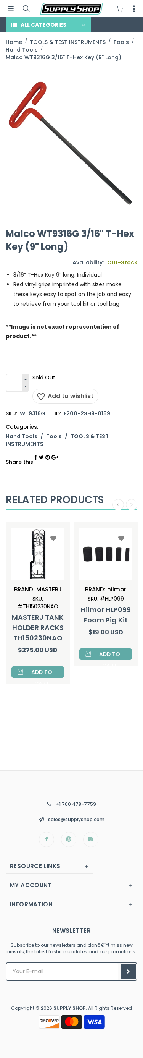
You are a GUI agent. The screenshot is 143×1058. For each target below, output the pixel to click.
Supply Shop (69, 1008)
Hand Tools (21, 436)
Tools (54, 436)
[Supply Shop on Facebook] (46, 839)
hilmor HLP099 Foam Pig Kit (106, 615)
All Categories (43, 25)
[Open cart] (121, 8)
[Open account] (133, 8)
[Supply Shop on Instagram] (90, 839)
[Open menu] (10, 8)
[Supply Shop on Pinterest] (68, 839)
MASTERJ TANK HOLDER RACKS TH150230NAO (38, 627)
